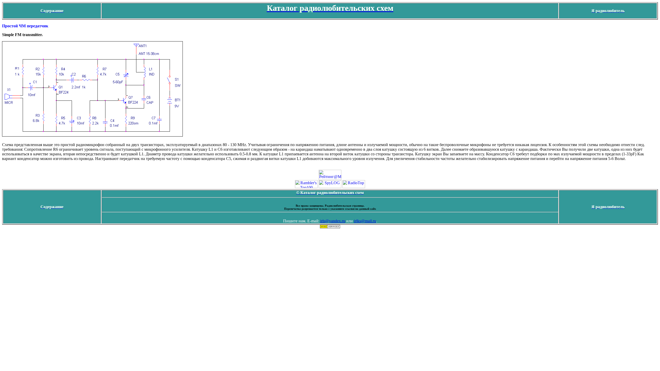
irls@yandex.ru (332, 221)
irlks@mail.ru (365, 221)
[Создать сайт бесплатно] (330, 227)
